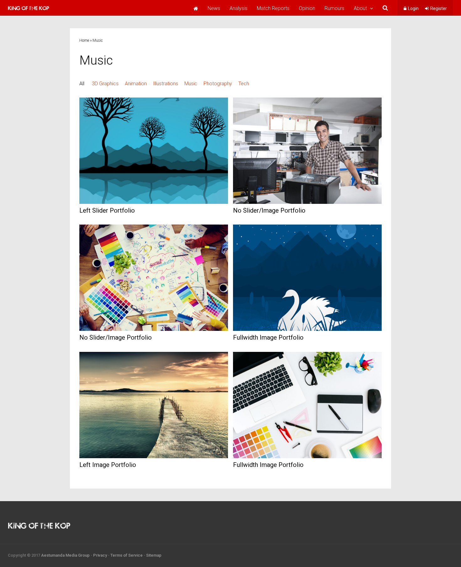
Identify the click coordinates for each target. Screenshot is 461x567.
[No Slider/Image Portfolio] (307, 202)
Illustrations (165, 84)
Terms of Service (126, 555)
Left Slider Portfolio (107, 210)
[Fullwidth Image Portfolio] (307, 329)
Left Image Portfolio (107, 465)
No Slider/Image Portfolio (269, 210)
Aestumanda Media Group (65, 555)
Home (84, 40)
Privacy (100, 555)
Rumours (334, 8)
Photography (218, 84)
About (360, 8)
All (81, 84)
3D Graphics (105, 84)
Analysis (238, 8)
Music (190, 84)
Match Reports (273, 8)
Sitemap (154, 555)
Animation (136, 84)
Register (438, 8)
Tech (243, 84)
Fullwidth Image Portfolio (268, 337)
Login (413, 8)
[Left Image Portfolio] (153, 456)
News (214, 8)
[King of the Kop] (28, 11)
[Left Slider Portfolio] (153, 202)
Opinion (307, 8)
